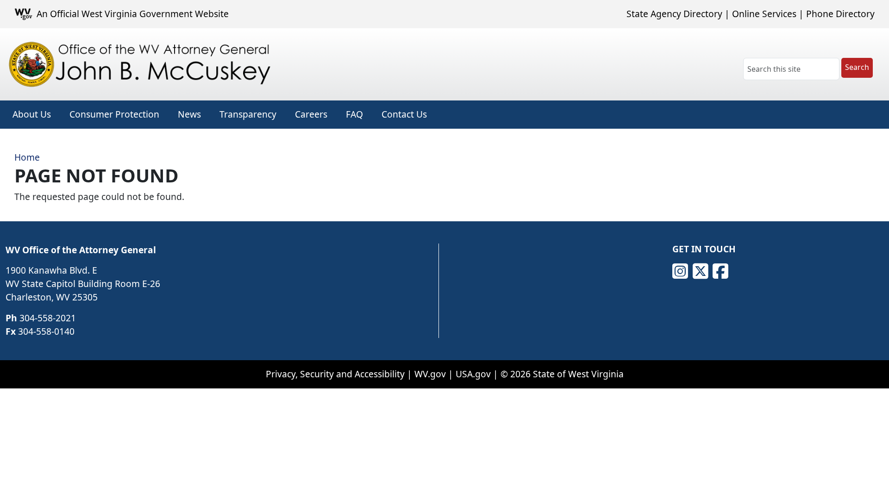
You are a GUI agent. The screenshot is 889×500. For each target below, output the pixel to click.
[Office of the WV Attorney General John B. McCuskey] (142, 64)
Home (27, 157)
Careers (311, 114)
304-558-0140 (46, 331)
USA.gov (473, 374)
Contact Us (404, 114)
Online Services (764, 13)
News (189, 114)
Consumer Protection (114, 114)
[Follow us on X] (700, 271)
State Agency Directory (674, 13)
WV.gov (430, 374)
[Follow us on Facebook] (720, 271)
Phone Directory (840, 13)
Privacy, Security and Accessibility (335, 374)
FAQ (354, 114)
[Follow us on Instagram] (680, 271)
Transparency (247, 114)
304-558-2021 (47, 318)
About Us (32, 114)
